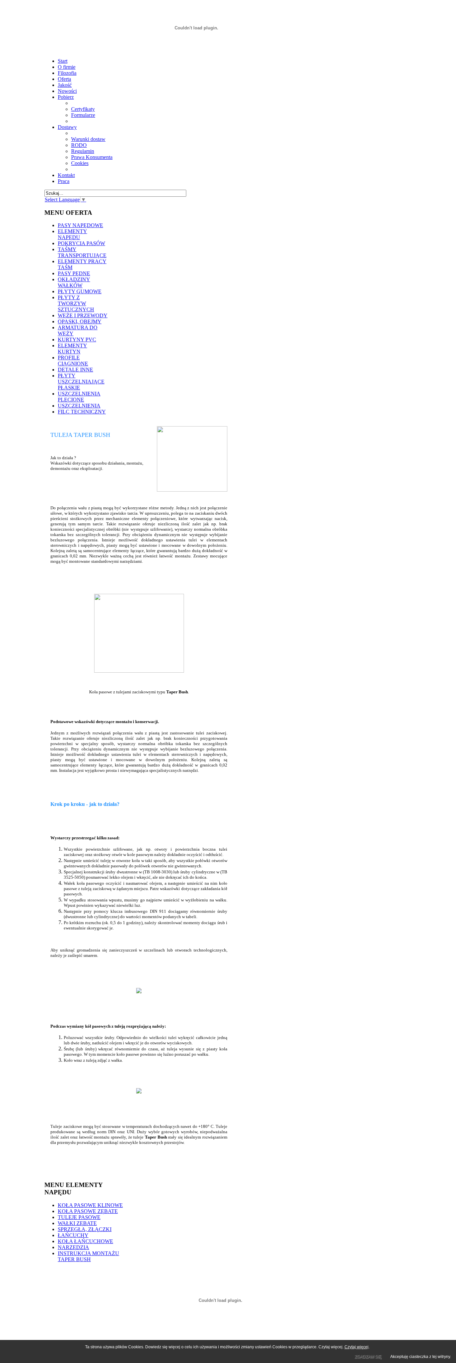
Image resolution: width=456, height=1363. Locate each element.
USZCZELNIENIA (79, 405)
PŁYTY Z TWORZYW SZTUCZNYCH (76, 303)
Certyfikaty (83, 109)
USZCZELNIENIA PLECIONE (79, 396)
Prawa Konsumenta (91, 157)
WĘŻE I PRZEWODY (82, 315)
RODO (79, 145)
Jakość (65, 85)
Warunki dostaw (88, 139)
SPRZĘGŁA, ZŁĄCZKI (84, 1229)
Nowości (67, 91)
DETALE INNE (75, 369)
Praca (63, 181)
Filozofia (67, 73)
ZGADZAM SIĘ (368, 1356)
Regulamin (82, 151)
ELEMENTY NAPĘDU (72, 234)
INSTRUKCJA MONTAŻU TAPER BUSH (88, 1256)
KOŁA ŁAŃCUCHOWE (85, 1241)
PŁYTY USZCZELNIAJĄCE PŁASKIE (81, 381)
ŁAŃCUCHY (73, 1235)
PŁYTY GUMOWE (79, 291)
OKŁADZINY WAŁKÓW (74, 282)
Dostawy (67, 127)
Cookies (79, 163)
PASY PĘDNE (74, 273)
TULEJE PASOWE (79, 1217)
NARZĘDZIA (73, 1247)
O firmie (66, 67)
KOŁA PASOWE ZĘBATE (88, 1211)
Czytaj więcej (357, 1347)
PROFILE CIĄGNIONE (73, 360)
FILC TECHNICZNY (82, 411)
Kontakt (66, 175)
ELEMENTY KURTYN (72, 348)
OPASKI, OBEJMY (79, 321)
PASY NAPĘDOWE (80, 225)
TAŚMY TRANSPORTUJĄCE (82, 252)
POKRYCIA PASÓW (81, 243)
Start (62, 61)
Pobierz (66, 97)
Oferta (64, 79)
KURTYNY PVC (77, 339)
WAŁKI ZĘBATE (77, 1223)
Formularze (83, 115)
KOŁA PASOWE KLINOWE (90, 1205)
